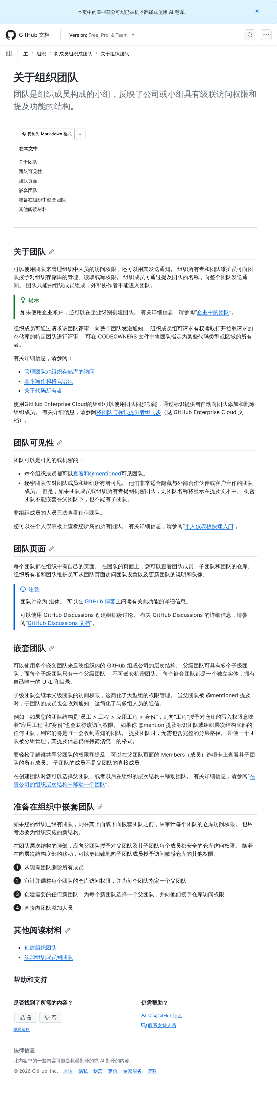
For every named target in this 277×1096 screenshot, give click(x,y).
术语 (68, 1071)
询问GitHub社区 (165, 1015)
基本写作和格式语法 (48, 381)
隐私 (83, 1071)
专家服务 (132, 1071)
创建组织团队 (40, 947)
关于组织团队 (115, 53)
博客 (152, 1071)
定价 (113, 1071)
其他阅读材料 (38, 930)
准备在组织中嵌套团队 (54, 807)
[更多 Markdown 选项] (80, 134)
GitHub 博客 (100, 601)
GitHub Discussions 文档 (59, 623)
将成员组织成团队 (73, 53)
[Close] (257, 11)
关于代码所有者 (43, 390)
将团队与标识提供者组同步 (128, 412)
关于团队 (30, 251)
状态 (98, 1071)
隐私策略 (22, 1029)
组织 (41, 53)
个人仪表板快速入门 (209, 526)
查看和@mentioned (97, 473)
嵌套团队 (30, 648)
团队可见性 (34, 442)
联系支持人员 (162, 1025)
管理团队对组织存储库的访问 (59, 371)
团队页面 (30, 548)
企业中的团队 (213, 312)
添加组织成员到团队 (48, 957)
